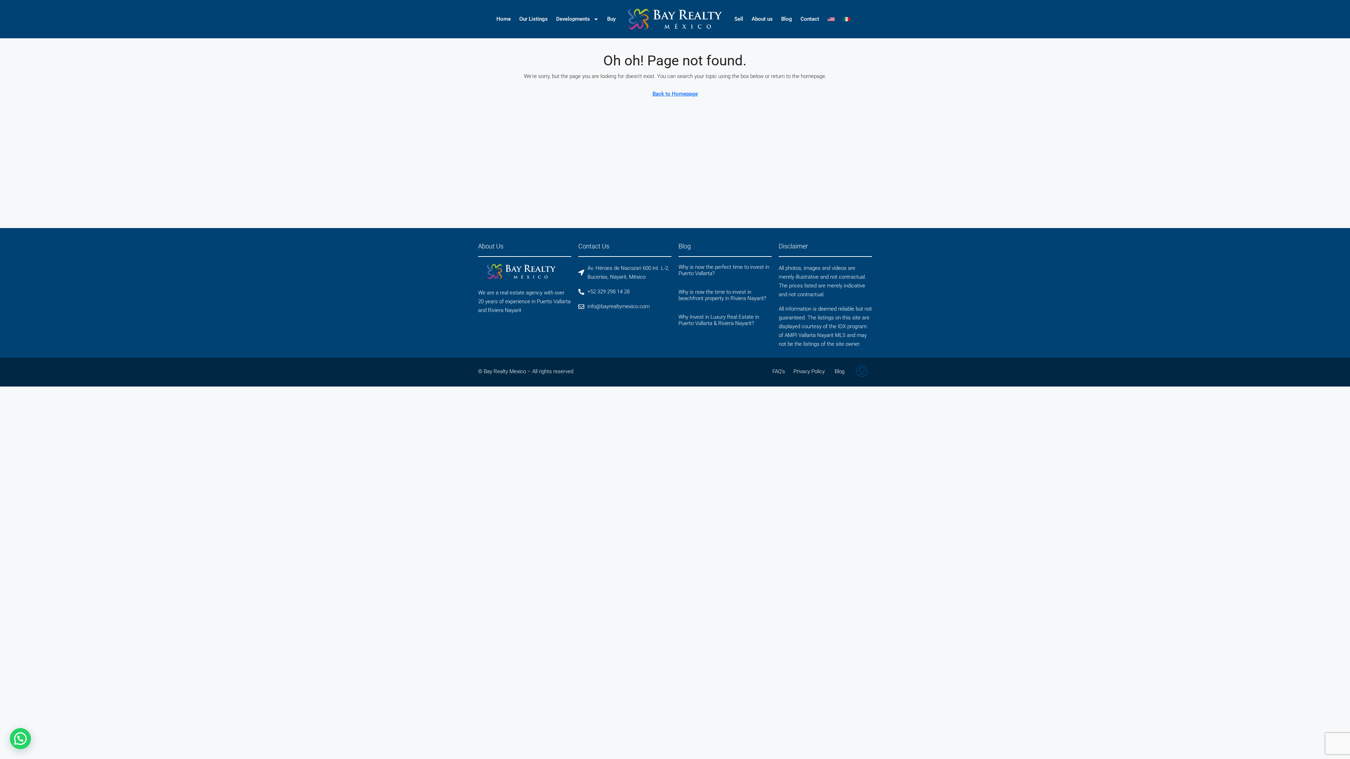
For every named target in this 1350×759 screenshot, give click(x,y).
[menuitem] (861, 372)
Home (503, 19)
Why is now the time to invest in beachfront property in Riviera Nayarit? (722, 295)
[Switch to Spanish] (846, 19)
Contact (810, 19)
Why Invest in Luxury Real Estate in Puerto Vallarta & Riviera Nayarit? (719, 320)
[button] (20, 738)
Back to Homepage (675, 94)
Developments (573, 19)
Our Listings (533, 19)
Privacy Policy (809, 371)
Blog (786, 19)
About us (762, 19)
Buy (611, 19)
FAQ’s (778, 371)
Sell (738, 19)
